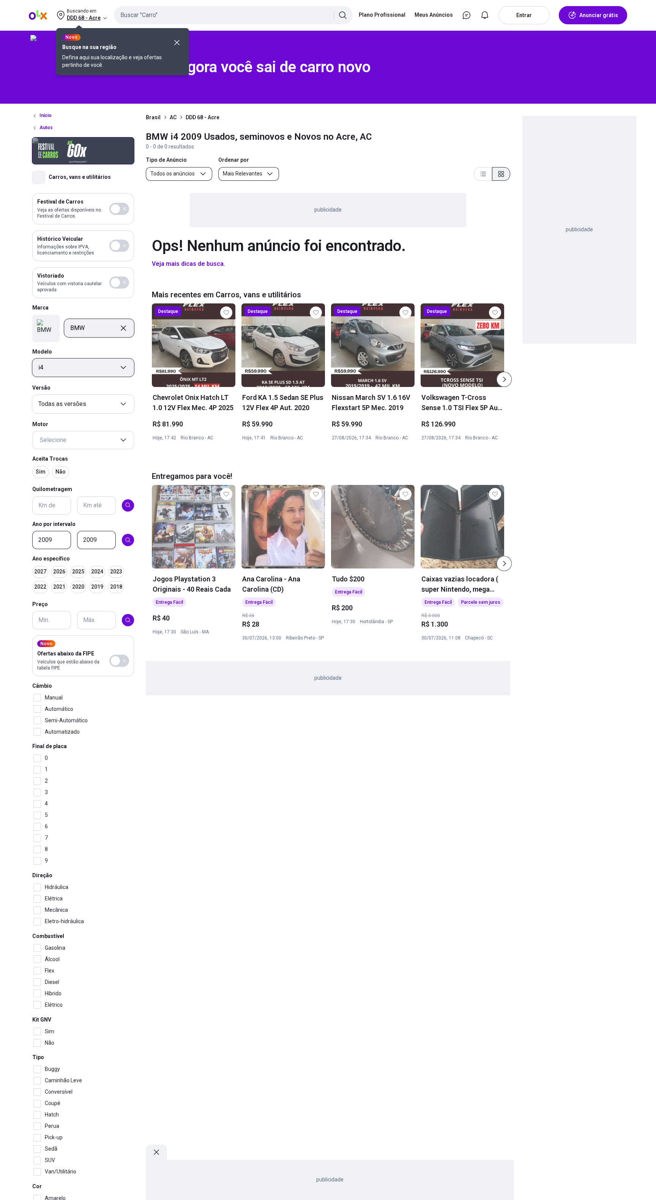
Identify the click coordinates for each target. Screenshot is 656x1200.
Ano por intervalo (54, 524)
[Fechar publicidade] (156, 1152)
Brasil (153, 117)
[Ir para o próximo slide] (504, 379)
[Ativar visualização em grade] (501, 174)
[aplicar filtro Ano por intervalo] (128, 540)
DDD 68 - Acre (202, 117)
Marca (40, 308)
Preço (40, 604)
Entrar (524, 15)
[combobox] (233, 15)
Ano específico (51, 559)
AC (173, 117)
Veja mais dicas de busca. (188, 263)
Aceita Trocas (50, 459)
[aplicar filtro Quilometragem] (128, 505)
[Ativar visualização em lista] (483, 174)
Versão (41, 388)
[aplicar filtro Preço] (128, 620)
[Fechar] (177, 42)
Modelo (42, 351)
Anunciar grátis (598, 15)
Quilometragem (52, 489)
